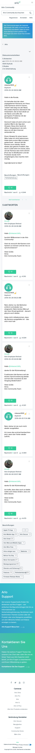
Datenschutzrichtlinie (10, 744)
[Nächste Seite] (26, 530)
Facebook (11, 682)
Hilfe (31, 18)
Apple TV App (8, 530)
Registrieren (13, 18)
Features (6, 572)
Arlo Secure (24, 534)
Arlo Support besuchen (10, 627)
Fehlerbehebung (11, 178)
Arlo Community (7, 7)
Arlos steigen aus (9, 551)
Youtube (19, 682)
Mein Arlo (17, 734)
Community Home (17, 731)
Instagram (24, 682)
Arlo (6, 44)
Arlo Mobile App (9, 534)
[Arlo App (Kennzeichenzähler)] (26, 200)
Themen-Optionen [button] (29, 52)
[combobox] (17, 13)
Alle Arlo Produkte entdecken (17, 709)
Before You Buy (9, 555)
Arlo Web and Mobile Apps (13, 543)
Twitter (15, 682)
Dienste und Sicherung (11, 568)
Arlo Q (17, 702)
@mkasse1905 (14, 233)
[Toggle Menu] (32, 2)
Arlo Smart (7, 538)
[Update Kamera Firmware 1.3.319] (22, 200)
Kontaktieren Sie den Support (13, 667)
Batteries (24, 551)
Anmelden (23, 18)
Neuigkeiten (17, 724)
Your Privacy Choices (22, 744)
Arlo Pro (17, 696)
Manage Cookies (17, 747)
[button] (29, 77)
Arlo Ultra (17, 692)
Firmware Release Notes (12, 577)
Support (17, 728)
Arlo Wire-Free (8, 547)
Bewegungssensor (10, 564)
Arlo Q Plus (17, 706)
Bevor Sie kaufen (9, 560)
